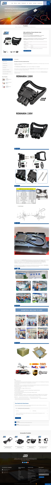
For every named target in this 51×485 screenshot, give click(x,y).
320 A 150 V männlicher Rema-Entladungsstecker (20, 447)
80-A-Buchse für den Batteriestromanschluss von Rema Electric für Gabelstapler (22, 399)
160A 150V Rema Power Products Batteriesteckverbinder (31, 447)
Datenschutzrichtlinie (21, 477)
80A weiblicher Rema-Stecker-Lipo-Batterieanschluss (23, 408)
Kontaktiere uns (40, 3)
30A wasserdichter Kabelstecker (32, 478)
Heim (19, 470)
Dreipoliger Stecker (5, 65)
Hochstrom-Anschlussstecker (31, 475)
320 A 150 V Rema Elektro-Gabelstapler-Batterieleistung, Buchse (8, 447)
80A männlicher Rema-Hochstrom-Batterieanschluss (43, 447)
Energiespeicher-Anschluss (6, 69)
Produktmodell (24, 3)
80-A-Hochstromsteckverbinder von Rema (34, 398)
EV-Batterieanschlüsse (30, 470)
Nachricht (30, 3)
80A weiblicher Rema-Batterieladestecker (43, 398)
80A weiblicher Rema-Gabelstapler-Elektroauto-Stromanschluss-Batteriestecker (22, 398)
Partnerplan (34, 3)
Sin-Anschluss (4, 67)
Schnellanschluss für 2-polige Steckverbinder (31, 477)
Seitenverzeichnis (20, 476)
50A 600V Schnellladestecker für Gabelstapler (8, 79)
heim (12, 3)
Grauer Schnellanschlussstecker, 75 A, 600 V (32, 473)
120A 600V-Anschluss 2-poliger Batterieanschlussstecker (9, 82)
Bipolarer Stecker (5, 61)
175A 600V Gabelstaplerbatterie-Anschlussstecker (8, 86)
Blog (19, 475)
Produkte (19, 3)
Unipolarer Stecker (5, 63)
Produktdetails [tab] (16, 59)
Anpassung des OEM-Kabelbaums (7, 71)
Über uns (15, 3)
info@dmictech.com (5, 472)
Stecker (29, 469)
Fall (27, 3)
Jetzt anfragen (27, 50)
